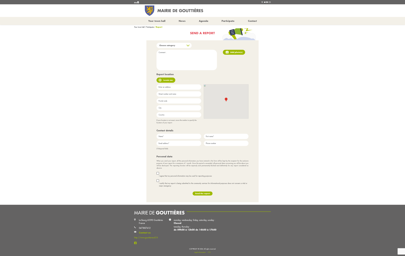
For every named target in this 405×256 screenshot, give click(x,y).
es (270, 2)
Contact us (145, 232)
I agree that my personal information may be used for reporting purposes (185, 176)
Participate (228, 20)
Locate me (168, 80)
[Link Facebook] (136, 242)
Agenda (203, 20)
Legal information (200, 252)
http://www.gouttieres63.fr (146, 237)
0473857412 (145, 228)
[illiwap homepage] (162, 2)
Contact (252, 20)
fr (262, 2)
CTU (209, 252)
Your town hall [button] (156, 20)
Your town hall (139, 27)
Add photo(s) (236, 52)
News (182, 20)
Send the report (202, 193)
